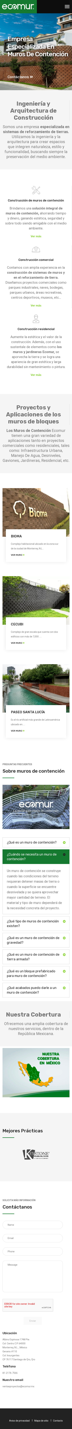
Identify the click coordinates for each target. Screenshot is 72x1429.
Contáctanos (18, 77)
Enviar (32, 1321)
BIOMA (16, 536)
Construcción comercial (36, 260)
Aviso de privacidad (19, 1420)
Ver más (36, 236)
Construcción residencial (36, 329)
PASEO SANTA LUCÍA (28, 712)
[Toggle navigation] (67, 6)
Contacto (58, 1420)
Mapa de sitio (41, 1420)
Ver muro (17, 555)
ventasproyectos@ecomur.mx (18, 1386)
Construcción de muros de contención (36, 200)
